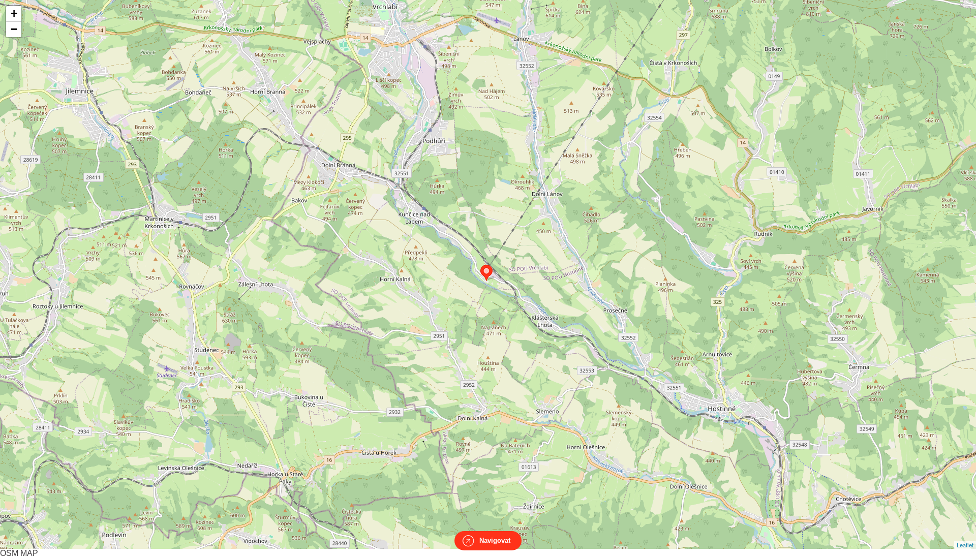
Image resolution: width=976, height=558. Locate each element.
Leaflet (965, 545)
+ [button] (14, 13)
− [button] (14, 29)
